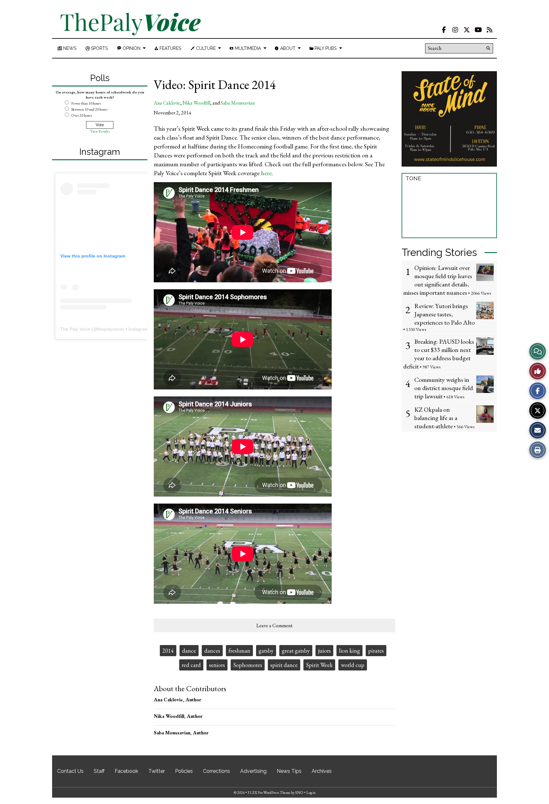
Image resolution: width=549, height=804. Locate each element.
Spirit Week (319, 665)
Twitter (156, 771)
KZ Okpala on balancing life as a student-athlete (435, 417)
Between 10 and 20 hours (89, 109)
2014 (168, 650)
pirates (376, 650)
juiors (324, 650)
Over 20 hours (81, 115)
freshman (239, 650)
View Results (100, 131)
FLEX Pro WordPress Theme (268, 792)
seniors (217, 665)
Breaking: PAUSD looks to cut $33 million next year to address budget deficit (438, 353)
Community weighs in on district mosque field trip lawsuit (443, 387)
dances (212, 650)
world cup (352, 665)
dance (189, 650)
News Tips (289, 771)
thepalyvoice (110, 329)
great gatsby (296, 650)
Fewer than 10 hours (86, 103)
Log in (310, 792)
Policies (184, 771)
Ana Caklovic (167, 103)
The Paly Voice (75, 329)
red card (191, 665)
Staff (99, 771)
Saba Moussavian (238, 103)
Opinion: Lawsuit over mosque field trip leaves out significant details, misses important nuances (437, 280)
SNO (299, 792)
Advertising (253, 771)
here (266, 173)
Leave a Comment (274, 625)
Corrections (216, 771)
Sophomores (247, 665)
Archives (322, 771)
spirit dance (284, 665)
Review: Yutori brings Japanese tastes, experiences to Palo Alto (444, 314)
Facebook (126, 771)
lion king (349, 650)
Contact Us (70, 771)
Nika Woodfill (196, 103)
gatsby (266, 650)
